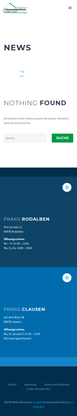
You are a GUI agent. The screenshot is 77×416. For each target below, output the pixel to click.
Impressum (30, 384)
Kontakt (12, 384)
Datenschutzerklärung (56, 384)
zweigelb (38, 402)
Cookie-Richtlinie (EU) (38, 389)
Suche (62, 138)
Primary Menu (70, 8)
